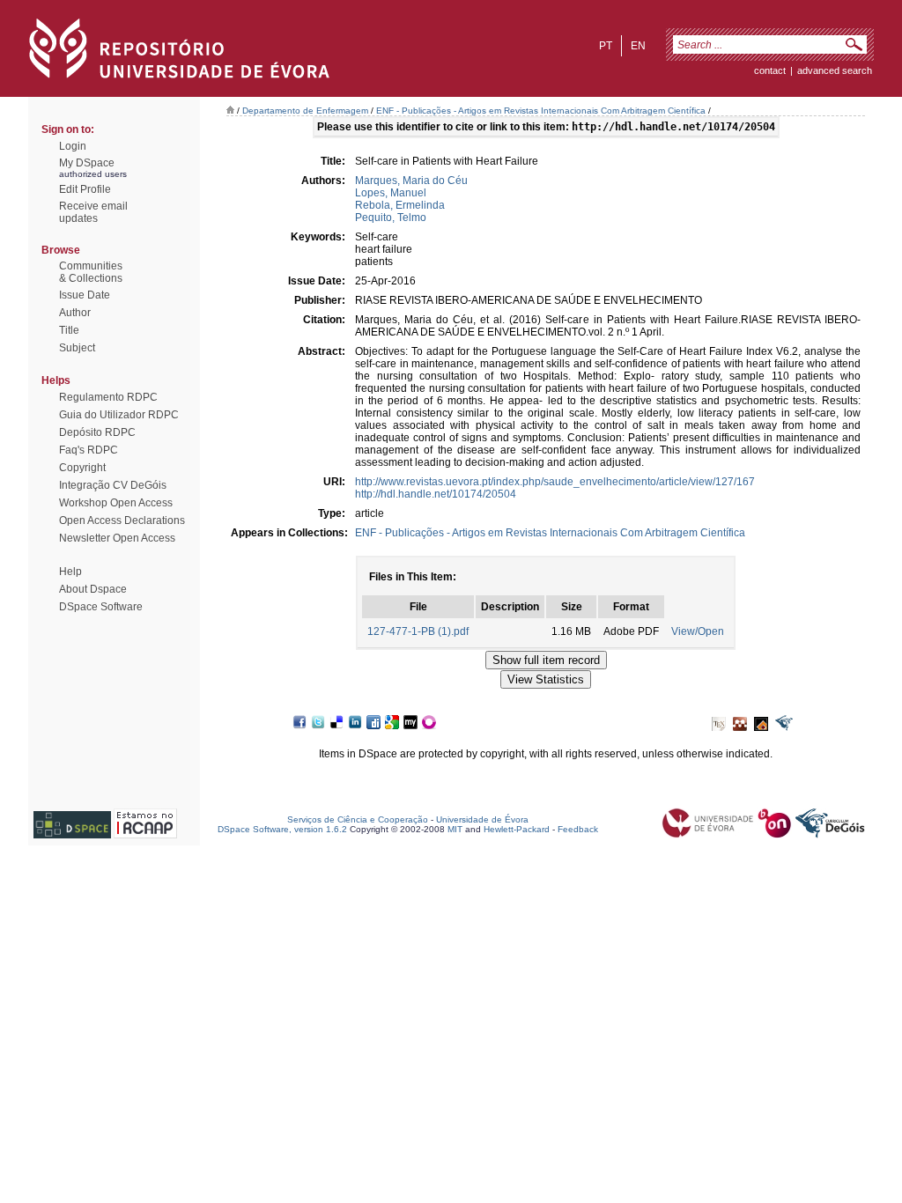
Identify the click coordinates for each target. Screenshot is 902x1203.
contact (770, 70)
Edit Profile (85, 189)
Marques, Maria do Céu (411, 180)
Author (75, 312)
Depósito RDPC (97, 432)
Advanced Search (834, 70)
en (638, 46)
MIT (454, 829)
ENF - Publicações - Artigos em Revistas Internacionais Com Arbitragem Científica (541, 110)
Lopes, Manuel (390, 193)
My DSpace (87, 163)
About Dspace (93, 589)
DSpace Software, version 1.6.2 (282, 829)
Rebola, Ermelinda (400, 205)
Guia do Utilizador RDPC (119, 415)
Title (69, 330)
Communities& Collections (90, 272)
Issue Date (84, 295)
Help (70, 571)
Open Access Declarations (122, 520)
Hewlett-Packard (517, 829)
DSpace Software (101, 607)
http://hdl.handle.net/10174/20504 (435, 494)
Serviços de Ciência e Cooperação (357, 819)
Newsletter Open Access (117, 538)
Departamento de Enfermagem (305, 110)
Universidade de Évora (482, 819)
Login (72, 146)
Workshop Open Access (116, 503)
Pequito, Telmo (390, 217)
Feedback (578, 829)
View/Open (697, 631)
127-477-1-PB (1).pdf (418, 631)
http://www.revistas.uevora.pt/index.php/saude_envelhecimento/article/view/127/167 (555, 482)
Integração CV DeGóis (112, 485)
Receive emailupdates (93, 212)
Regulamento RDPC (108, 397)
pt (605, 46)
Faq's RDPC (88, 450)
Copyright (82, 467)
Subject (77, 348)
